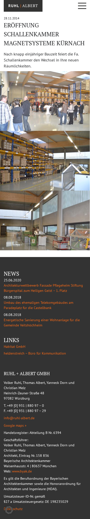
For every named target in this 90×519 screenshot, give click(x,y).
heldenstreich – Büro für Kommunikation (35, 353)
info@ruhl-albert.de (19, 418)
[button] (9, 510)
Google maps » (15, 425)
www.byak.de (22, 471)
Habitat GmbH (14, 346)
